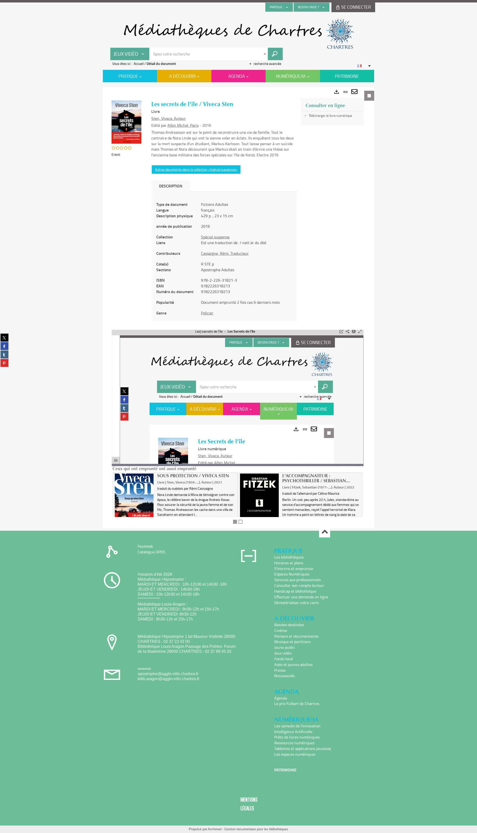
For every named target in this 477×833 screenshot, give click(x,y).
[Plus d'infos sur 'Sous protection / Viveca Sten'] (134, 502)
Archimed (214, 829)
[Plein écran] (360, 331)
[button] (126, 121)
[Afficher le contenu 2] (240, 522)
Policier (207, 313)
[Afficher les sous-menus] (287, 7)
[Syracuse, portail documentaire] (238, 33)
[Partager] (347, 331)
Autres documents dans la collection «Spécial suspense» (196, 169)
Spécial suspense (215, 237)
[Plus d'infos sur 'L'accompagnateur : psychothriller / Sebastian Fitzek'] (259, 505)
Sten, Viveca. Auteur (168, 118)
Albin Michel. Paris (183, 125)
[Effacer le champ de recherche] (265, 54)
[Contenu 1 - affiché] (235, 522)
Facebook (145, 546)
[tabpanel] (238, 307)
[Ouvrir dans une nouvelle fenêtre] (341, 331)
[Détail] (354, 331)
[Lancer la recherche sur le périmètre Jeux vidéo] (275, 54)
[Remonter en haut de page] (324, 532)
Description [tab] (170, 186)
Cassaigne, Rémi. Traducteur (225, 253)
